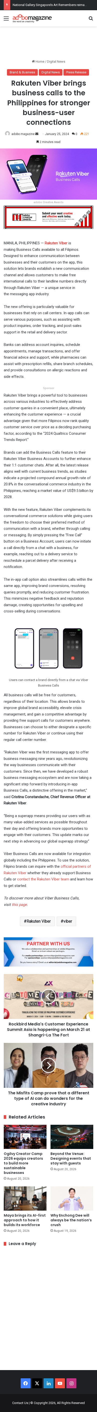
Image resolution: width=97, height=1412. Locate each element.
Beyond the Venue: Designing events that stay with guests (70, 1158)
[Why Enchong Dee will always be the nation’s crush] (71, 1198)
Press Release (76, 72)
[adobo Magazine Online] (32, 18)
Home (39, 61)
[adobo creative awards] (48, 217)
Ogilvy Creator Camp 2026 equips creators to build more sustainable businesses (23, 1163)
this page (19, 904)
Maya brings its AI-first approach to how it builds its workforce (25, 1220)
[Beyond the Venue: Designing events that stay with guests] (71, 1137)
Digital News (56, 61)
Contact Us (20, 1403)
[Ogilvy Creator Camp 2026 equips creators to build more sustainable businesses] (25, 1137)
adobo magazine (23, 134)
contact (24, 879)
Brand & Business (22, 72)
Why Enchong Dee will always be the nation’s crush (71, 1220)
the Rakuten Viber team (50, 879)
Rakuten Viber (56, 243)
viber (67, 921)
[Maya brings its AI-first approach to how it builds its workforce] (25, 1198)
